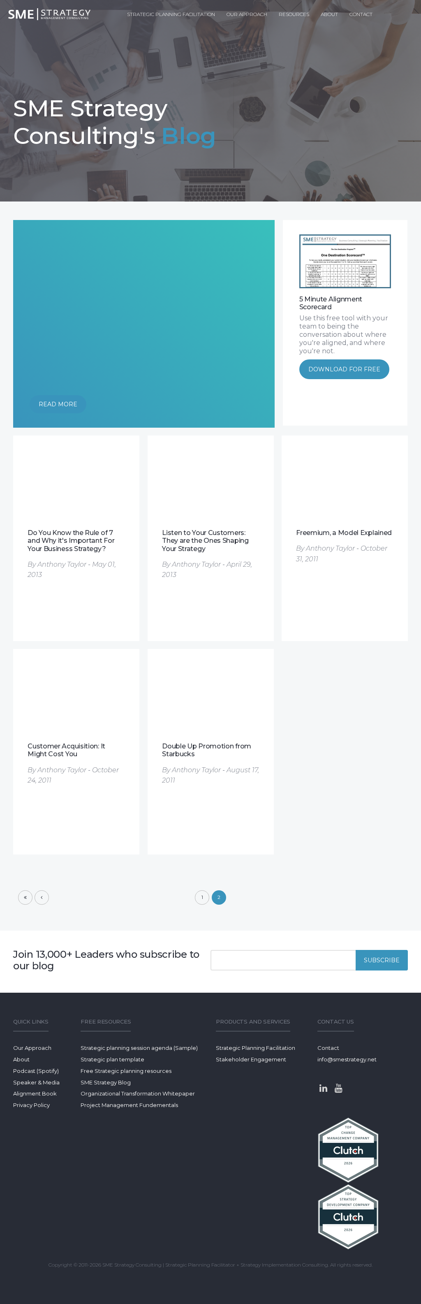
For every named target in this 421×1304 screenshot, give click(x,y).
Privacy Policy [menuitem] (31, 1105)
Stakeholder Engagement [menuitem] (251, 1059)
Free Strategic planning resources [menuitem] (126, 1071)
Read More (58, 404)
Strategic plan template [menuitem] (112, 1059)
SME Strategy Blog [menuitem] (106, 1082)
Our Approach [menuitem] (247, 14)
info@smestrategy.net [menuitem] (347, 1059)
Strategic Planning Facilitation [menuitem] (255, 1048)
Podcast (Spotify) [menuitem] (36, 1071)
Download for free (344, 369)
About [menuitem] (329, 14)
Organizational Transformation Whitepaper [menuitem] (138, 1093)
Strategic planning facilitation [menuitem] (171, 14)
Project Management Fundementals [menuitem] (129, 1105)
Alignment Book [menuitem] (35, 1093)
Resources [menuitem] (294, 14)
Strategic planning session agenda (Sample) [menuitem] (139, 1048)
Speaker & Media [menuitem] (36, 1082)
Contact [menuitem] (360, 14)
